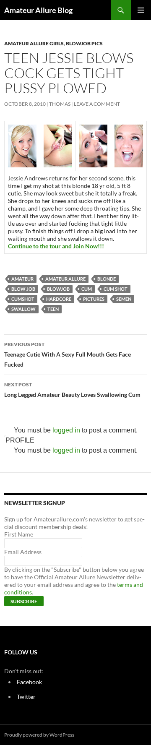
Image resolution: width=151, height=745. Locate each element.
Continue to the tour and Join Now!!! (56, 246)
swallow (23, 309)
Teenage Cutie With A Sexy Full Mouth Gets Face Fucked (67, 354)
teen (53, 309)
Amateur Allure (65, 278)
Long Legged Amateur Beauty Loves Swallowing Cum (72, 389)
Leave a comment (97, 104)
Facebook (29, 681)
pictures (93, 299)
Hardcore (58, 299)
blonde (106, 278)
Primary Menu (141, 10)
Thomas (59, 104)
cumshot (22, 299)
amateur (22, 278)
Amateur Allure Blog (38, 10)
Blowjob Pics (84, 43)
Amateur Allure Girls (34, 43)
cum (86, 289)
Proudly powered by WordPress (39, 735)
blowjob (58, 289)
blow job (23, 289)
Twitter (26, 696)
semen (123, 299)
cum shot (116, 289)
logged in (66, 430)
